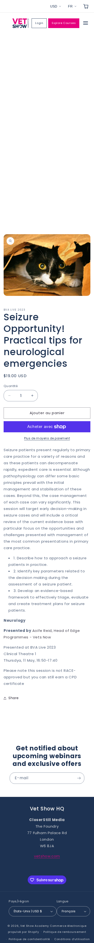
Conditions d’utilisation (72, 939)
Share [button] (13, 698)
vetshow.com (47, 856)
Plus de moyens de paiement (47, 438)
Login (39, 23)
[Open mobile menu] (85, 23)
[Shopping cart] (85, 6)
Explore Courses (64, 23)
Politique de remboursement (64, 932)
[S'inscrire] (79, 778)
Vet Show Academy (34, 926)
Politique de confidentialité (29, 939)
